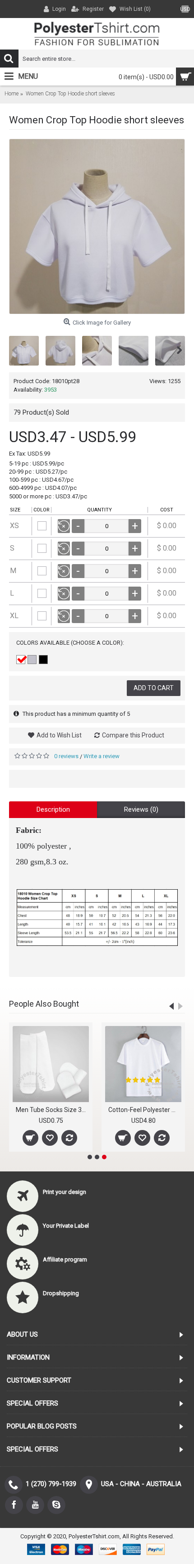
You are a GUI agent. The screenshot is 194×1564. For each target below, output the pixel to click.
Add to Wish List (59, 735)
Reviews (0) (141, 809)
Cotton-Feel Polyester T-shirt (144, 1109)
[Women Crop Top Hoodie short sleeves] (97, 226)
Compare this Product (133, 735)
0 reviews (66, 756)
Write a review (101, 756)
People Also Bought (44, 1003)
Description (53, 809)
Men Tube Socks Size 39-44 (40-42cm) (52, 1109)
